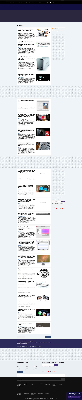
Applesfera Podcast (24, 346)
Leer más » (31, 37)
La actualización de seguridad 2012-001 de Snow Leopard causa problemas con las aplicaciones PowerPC (26, 43)
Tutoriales (29, 346)
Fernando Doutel (23, 68)
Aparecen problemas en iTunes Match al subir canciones (26, 29)
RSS (60, 208)
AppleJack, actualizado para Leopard (25, 323)
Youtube (52, 2)
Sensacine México (33, 393)
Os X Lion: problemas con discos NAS (26, 101)
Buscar (63, 376)
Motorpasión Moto (47, 384)
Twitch (47, 2)
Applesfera (18, 385)
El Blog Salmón (61, 383)
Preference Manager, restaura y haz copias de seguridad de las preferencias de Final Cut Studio (26, 242)
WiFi (60, 30)
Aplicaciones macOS (21, 216)
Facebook (54, 208)
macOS (19, 103)
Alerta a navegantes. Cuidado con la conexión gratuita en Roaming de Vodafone (26, 130)
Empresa (19, 47)
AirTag (57, 31)
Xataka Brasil (19, 394)
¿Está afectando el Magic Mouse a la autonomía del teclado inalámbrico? (26, 283)
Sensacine (32, 383)
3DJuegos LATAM (26, 393)
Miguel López (23, 182)
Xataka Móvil (19, 384)
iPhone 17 (27, 369)
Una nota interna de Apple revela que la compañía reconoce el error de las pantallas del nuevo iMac (26, 256)
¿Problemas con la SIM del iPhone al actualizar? (26, 310)
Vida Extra (25, 384)
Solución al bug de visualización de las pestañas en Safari (26, 214)
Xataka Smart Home (20, 386)
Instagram (50, 2)
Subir (62, 379)
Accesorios (20, 61)
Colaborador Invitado (24, 278)
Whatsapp (57, 30)
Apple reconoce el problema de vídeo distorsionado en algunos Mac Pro (26, 144)
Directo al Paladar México (40, 393)
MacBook (18, 369)
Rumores (33, 346)
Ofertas (36, 346)
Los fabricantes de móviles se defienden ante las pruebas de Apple (25, 186)
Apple (53, 32)
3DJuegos (25, 383)
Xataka (18, 383)
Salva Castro (22, 222)
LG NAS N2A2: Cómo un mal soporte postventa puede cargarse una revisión (26, 58)
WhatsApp (40, 346)
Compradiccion (54, 385)
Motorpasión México (47, 393)
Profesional (20, 245)
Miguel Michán (22, 53)
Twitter (53, 2)
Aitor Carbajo (22, 153)
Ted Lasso (53, 30)
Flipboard (48, 2)
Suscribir (63, 201)
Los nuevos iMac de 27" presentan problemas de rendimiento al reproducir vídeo (26, 297)
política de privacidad (53, 366)
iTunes (19, 32)
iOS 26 (35, 369)
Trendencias (54, 383)
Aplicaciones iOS (21, 77)
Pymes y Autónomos (60, 384)
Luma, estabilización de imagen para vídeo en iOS (26, 75)
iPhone (54, 31)
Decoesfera (53, 384)
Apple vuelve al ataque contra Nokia (25, 269)
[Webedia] (63, 0)
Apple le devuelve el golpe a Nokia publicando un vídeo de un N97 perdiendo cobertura (26, 171)
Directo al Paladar (40, 383)
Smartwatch (60, 31)
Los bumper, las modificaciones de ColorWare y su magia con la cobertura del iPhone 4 (26, 200)
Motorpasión (47, 383)
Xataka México (19, 393)
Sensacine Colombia (32, 395)
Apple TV (63, 30)
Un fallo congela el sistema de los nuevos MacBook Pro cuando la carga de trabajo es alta (26, 115)
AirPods (18, 366)
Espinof (32, 384)
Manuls (21, 38)
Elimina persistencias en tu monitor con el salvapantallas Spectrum (25, 228)
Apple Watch (35, 366)
